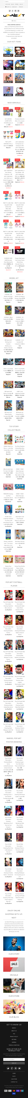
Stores (16, 4)
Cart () (9, 6)
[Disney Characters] (8, 52)
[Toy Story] (20, 79)
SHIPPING (14, 1042)
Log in (21, 4)
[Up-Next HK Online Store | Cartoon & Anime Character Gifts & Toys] (14, 15)
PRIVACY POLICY (14, 1036)
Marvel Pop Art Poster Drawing (14, 740)
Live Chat (7, 4)
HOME (14, 1073)
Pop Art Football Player (14, 584)
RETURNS (14, 1039)
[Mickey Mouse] (8, 79)
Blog (12, 4)
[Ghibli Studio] (20, 66)
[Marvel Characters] (20, 52)
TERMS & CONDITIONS (14, 1045)
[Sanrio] (20, 92)
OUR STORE (14, 1079)
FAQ (14, 1033)
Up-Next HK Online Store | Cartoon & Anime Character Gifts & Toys (14, 1086)
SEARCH (14, 1028)
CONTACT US (14, 1082)
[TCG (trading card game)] (8, 66)
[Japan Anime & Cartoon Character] (8, 92)
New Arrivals (14, 103)
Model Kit (14, 278)
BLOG (14, 1076)
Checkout (14, 6)
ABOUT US (14, 1030)
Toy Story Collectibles (14, 428)
